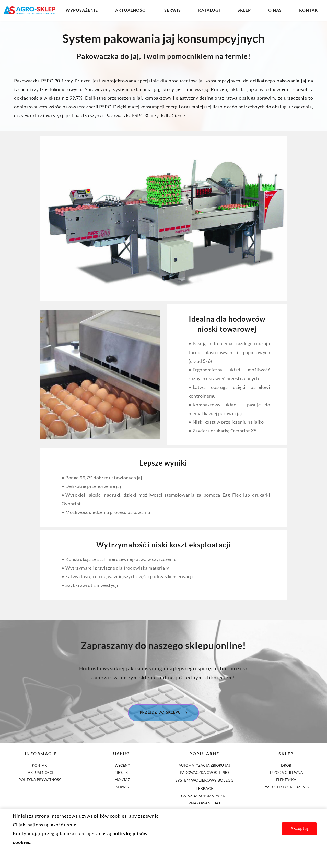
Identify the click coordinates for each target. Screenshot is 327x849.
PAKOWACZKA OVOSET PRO (204, 772)
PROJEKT (122, 772)
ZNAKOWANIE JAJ (204, 803)
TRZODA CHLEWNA (286, 772)
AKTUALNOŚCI (41, 772)
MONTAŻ (122, 779)
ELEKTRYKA (286, 779)
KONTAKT (41, 765)
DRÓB (286, 765)
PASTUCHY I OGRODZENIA (286, 786)
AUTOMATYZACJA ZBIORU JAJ (204, 765)
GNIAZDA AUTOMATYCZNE (204, 796)
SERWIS (122, 786)
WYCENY (123, 765)
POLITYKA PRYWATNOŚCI (41, 779)
